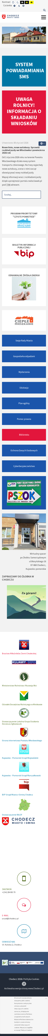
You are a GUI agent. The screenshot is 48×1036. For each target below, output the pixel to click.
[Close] (46, 998)
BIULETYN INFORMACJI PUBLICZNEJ (24, 246)
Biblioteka (24, 434)
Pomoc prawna (24, 419)
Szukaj (44, 10)
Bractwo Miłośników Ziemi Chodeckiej (19, 653)
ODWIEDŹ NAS (8, 941)
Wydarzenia (24, 372)
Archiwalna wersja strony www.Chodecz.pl (24, 988)
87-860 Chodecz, (38, 565)
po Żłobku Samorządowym (33, 557)
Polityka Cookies (31, 979)
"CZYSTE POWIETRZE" (24, 216)
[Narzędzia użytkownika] (42, 143)
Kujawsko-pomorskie (36, 568)
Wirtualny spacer (38, 553)
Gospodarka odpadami (24, 356)
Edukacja (24, 387)
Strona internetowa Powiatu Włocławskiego (22, 740)
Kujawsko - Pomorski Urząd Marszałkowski (21, 775)
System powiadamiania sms (25, 70)
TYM (8, 184)
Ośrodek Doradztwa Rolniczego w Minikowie (22, 704)
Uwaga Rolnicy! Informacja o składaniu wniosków (24, 111)
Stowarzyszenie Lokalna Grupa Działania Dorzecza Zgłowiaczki (20, 722)
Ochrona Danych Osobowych (24, 450)
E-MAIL (5, 915)
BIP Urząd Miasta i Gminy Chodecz (17, 794)
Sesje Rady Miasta (24, 340)
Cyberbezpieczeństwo (24, 466)
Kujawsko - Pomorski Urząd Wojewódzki (20, 758)
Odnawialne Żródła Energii (24, 275)
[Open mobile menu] (43, 17)
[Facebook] (24, 983)
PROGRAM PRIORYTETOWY (24, 213)
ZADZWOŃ (6, 889)
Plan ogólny (24, 403)
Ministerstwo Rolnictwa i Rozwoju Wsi (19, 685)
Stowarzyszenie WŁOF (12, 814)
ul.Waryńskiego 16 (37, 561)
